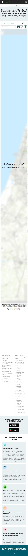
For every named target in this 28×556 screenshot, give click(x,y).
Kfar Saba (19, 387)
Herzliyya (19, 386)
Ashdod (18, 370)
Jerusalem (19, 365)
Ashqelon (19, 384)
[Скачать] (14, 425)
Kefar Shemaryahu (21, 412)
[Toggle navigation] (2, 2)
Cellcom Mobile (7, 383)
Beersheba (19, 375)
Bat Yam (18, 381)
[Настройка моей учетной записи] (26, 2)
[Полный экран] (25, 23)
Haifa (18, 367)
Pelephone (6, 378)
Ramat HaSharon (20, 406)
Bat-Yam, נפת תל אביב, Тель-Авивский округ (7, 374)
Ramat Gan (19, 383)
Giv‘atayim (19, 404)
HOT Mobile (6, 381)
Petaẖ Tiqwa (19, 373)
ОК (14, 553)
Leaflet (3, 304)
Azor (18, 411)
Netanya (18, 376)
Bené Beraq (19, 379)
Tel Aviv (18, 369)
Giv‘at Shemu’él (20, 409)
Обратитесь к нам (11, 522)
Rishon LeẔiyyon (20, 372)
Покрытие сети (18, 26)
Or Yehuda (19, 407)
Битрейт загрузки (22, 26)
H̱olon (18, 378)
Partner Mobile (7, 379)
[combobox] (4, 23)
